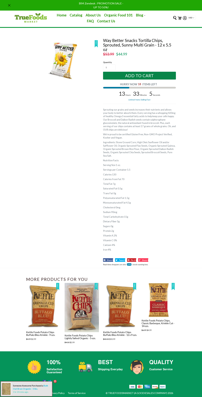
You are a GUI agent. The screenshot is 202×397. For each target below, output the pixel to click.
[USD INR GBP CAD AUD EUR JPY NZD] (192, 18)
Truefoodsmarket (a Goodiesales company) (137, 393)
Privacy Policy (57, 393)
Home (62, 15)
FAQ (90, 21)
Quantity (107, 62)
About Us (93, 15)
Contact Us (106, 21)
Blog (141, 15)
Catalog (76, 15)
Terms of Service (77, 393)
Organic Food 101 (118, 15)
